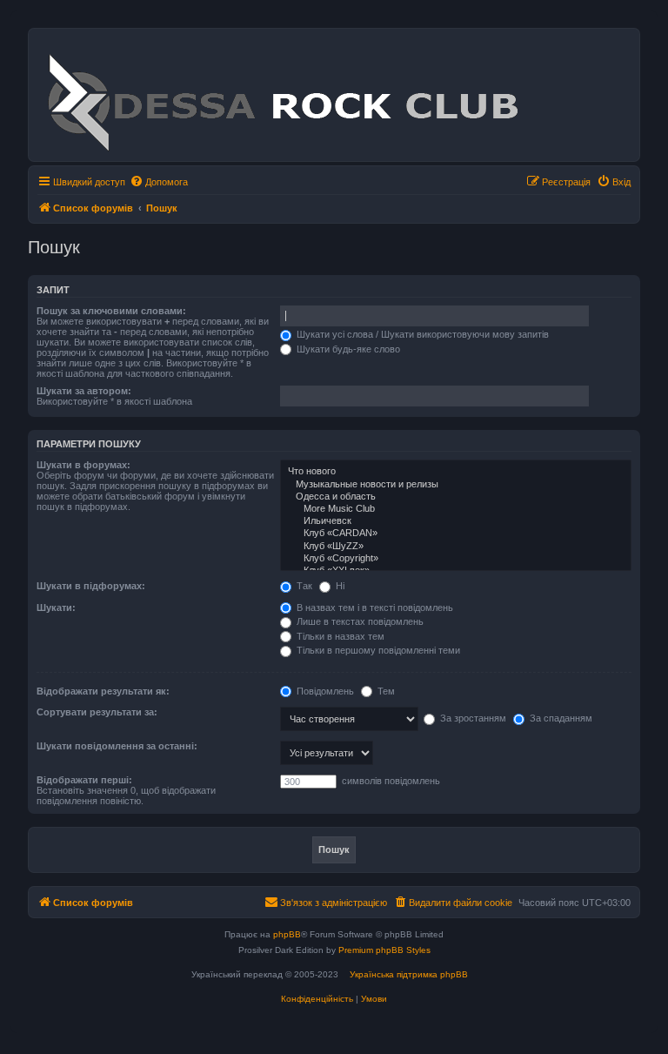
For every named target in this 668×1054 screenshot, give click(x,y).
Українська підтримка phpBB (409, 974)
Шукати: (56, 607)
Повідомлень (324, 691)
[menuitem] (159, 181)
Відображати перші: (84, 780)
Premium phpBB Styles (384, 950)
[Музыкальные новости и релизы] (455, 485)
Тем (385, 691)
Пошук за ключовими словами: (111, 310)
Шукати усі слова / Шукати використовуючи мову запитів (421, 334)
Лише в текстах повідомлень (359, 621)
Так (303, 586)
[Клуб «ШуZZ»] (455, 546)
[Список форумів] (282, 95)
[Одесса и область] (455, 497)
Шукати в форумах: (83, 465)
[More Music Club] (455, 509)
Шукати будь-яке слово (347, 349)
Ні (338, 586)
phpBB (287, 934)
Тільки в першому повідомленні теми (377, 650)
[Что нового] (455, 472)
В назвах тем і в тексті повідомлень (373, 607)
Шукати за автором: (84, 391)
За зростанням (472, 718)
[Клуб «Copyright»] (455, 559)
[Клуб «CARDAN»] (455, 533)
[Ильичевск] (455, 521)
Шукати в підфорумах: (91, 586)
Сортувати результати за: (97, 712)
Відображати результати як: (103, 691)
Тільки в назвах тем (339, 636)
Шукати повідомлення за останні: (117, 746)
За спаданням (559, 718)
